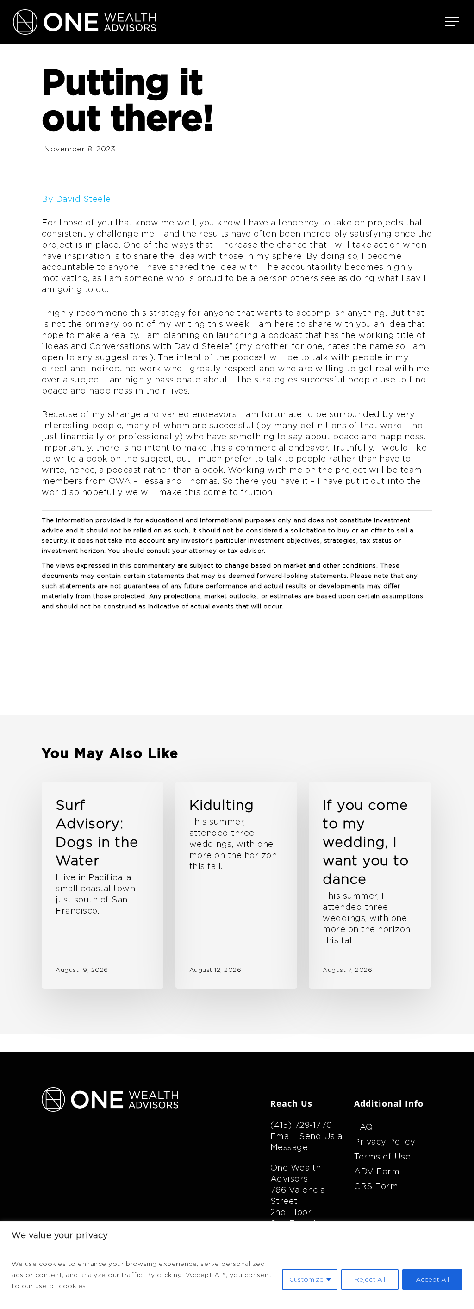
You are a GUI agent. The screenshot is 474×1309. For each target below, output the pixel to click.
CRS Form (376, 1186)
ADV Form (376, 1171)
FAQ (363, 1127)
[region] (237, 1265)
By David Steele (76, 199)
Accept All (432, 1279)
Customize (306, 1279)
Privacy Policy (384, 1141)
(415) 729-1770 (301, 1125)
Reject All (370, 1279)
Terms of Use (382, 1156)
